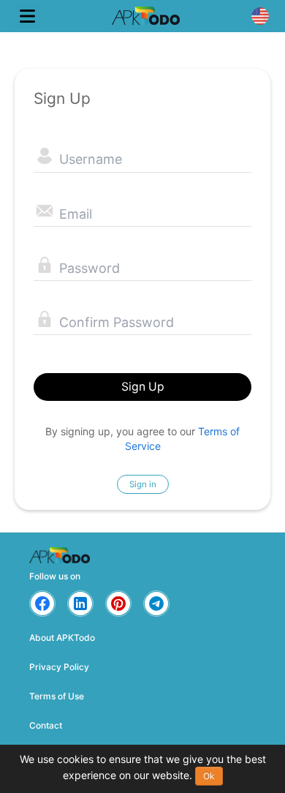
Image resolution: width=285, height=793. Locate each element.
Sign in (142, 484)
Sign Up (142, 387)
